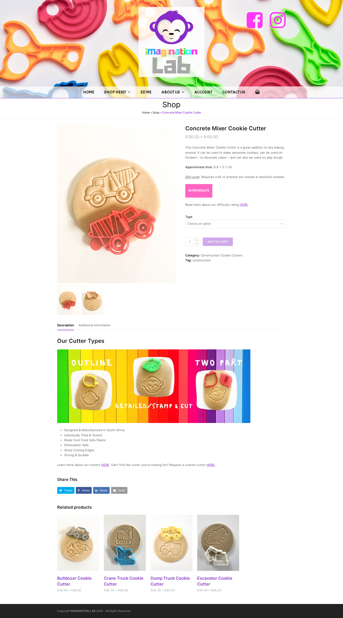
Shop (156, 112)
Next (172, 204)
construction (201, 260)
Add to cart (217, 241)
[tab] (65, 325)
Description (65, 325)
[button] (65, 490)
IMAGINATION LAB (83, 611)
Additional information (95, 325)
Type (188, 217)
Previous (61, 204)
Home (146, 112)
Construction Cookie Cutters (221, 255)
